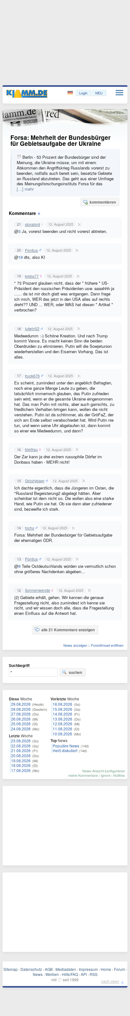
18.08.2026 (21, 765)
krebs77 (32, 276)
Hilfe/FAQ (70, 974)
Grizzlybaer (34, 481)
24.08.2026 (21, 728)
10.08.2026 (62, 733)
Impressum (88, 969)
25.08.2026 (21, 723)
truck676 (32, 376)
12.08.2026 (62, 723)
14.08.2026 (62, 713)
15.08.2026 (62, 709)
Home (106, 969)
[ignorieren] (78, 224)
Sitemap (10, 969)
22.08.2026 (21, 745)
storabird (32, 224)
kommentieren (103, 202)
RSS (94, 974)
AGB (49, 969)
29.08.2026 (21, 704)
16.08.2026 (62, 704)
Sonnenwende (37, 590)
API (84, 974)
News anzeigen (75, 645)
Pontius (31, 250)
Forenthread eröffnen (107, 645)
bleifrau (31, 449)
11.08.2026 (62, 728)
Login (83, 92)
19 (20, 257)
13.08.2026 (62, 719)
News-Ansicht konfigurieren (103, 770)
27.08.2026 (21, 713)
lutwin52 (32, 328)
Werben (52, 974)
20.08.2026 (21, 755)
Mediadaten (66, 969)
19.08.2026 (21, 760)
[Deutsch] (71, 93)
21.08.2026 (21, 750)
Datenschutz (31, 969)
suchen (75, 672)
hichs (29, 528)
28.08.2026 (21, 709)
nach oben (110, 981)
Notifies (119, 775)
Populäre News (66, 745)
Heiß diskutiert (65, 750)
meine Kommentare (83, 775)
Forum (119, 969)
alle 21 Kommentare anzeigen (68, 630)
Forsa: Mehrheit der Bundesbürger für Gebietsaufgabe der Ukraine (60, 140)
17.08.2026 (21, 770)
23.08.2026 (21, 740)
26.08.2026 (21, 719)
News (38, 974)
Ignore (105, 775)
